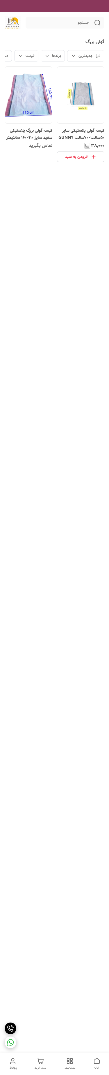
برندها (56, 56)
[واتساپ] (10, 1042)
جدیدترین (85, 56)
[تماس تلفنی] (10, 1028)
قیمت (30, 56)
